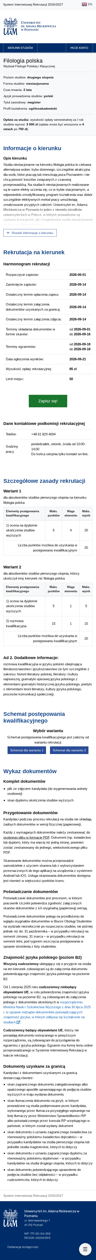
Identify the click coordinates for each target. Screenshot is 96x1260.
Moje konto (79, 47)
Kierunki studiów (20, 47)
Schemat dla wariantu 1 (27, 750)
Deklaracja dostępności (22, 1247)
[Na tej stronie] (85, 1249)
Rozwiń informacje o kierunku (32, 233)
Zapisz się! (48, 401)
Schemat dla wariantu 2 (69, 750)
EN (89, 4)
